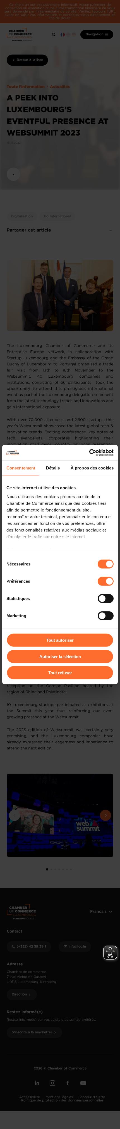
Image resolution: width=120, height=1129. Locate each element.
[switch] (106, 581)
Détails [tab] (53, 468)
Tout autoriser (60, 640)
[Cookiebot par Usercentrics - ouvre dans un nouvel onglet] (89, 452)
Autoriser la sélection (60, 656)
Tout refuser (60, 672)
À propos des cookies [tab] (92, 468)
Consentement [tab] (20, 468)
